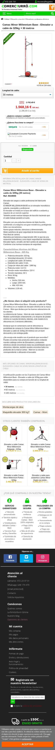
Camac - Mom (40, 412)
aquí (48, 734)
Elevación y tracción (17, 19)
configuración (26, 739)
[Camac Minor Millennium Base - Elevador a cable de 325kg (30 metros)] (27, 80)
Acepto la (27, 706)
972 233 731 (10, 2)
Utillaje (7, 19)
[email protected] (15, 589)
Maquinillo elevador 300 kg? (16, 412)
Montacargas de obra (13, 407)
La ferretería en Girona (17, 612)
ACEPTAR (27, 744)
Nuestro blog (13, 615)
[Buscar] (52, 13)
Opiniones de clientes (17, 619)
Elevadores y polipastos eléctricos (37, 19)
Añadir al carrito (30, 170)
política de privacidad (32, 705)
